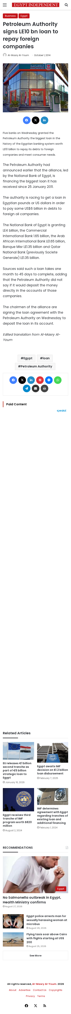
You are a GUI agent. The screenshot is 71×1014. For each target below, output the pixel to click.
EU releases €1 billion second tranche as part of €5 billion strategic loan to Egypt (17, 770)
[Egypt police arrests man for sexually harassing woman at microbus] (13, 921)
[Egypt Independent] (35, 5)
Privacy (30, 996)
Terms (41, 996)
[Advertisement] (35, 571)
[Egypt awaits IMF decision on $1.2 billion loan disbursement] (52, 752)
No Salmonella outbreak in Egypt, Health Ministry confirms (32, 900)
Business (10, 16)
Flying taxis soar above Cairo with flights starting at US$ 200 (47, 938)
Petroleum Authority (36, 366)
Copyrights (55, 990)
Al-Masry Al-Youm (18, 55)
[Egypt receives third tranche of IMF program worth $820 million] (18, 799)
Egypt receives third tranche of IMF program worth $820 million (17, 820)
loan (46, 358)
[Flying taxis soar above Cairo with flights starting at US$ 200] (13, 939)
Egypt (24, 16)
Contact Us (39, 990)
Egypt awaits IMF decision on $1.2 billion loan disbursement (52, 769)
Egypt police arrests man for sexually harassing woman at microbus (47, 920)
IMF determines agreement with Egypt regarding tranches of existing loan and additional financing (52, 816)
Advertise (24, 990)
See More (35, 955)
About (12, 990)
